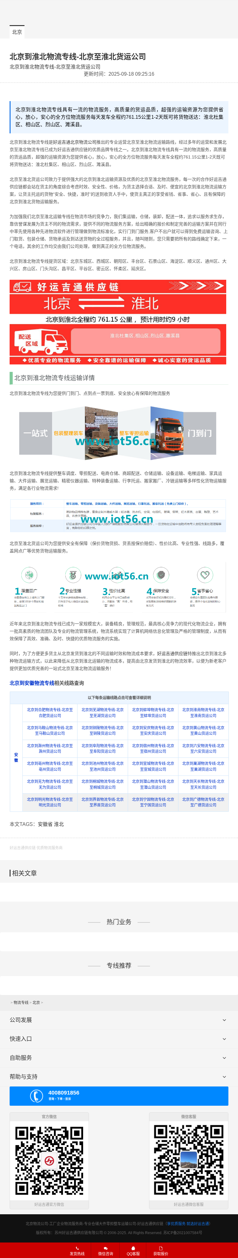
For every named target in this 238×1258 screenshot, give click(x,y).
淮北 (59, 824)
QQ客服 (133, 1254)
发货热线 (77, 1254)
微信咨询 (102, 1255)
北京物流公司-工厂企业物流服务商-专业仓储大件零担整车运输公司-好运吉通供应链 (94, 1224)
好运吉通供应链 (172, 653)
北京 (17, 32)
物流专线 (21, 1003)
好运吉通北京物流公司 (74, 142)
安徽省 (45, 824)
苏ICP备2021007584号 (182, 1233)
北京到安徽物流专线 (32, 683)
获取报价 (160, 1254)
